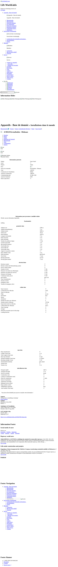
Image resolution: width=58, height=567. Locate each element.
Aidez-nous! (10, 72)
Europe (12, 128)
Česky (10, 88)
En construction (10, 24)
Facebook (3, 432)
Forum (8, 41)
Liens (8, 69)
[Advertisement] (29, 111)
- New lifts (10, 64)
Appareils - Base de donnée (10, 12)
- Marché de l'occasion (12, 65)
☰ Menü (3, 10)
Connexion (10, 50)
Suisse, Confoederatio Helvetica (22, 128)
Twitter (2, 433)
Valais (32, 128)
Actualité (9, 66)
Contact (9, 70)
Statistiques (10, 30)
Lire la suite (3, 443)
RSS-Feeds (10, 68)
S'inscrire (9, 53)
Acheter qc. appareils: (12, 62)
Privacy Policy (10, 76)
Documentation (11, 40)
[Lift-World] (5, 1)
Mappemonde (10, 20)
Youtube (8, 432)
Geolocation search (11, 28)
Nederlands (11, 89)
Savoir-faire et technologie (10, 31)
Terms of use (10, 77)
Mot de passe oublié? (12, 52)
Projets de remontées (11, 25)
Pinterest (7, 433)
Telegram (17, 433)
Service (5, 54)
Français (11, 85)
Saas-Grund (38, 128)
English (11, 84)
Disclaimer (9, 73)
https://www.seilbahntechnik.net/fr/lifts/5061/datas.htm (14, 417)
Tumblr (12, 433)
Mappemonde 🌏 (5, 128)
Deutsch (11, 82)
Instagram (14, 432)
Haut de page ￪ (7, 565)
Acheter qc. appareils (12, 512)
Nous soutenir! (4, 399)
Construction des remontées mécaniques (16, 39)
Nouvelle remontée (11, 23)
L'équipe (9, 79)
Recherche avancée (11, 27)
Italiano (10, 87)
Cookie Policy (10, 74)
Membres (6, 43)
